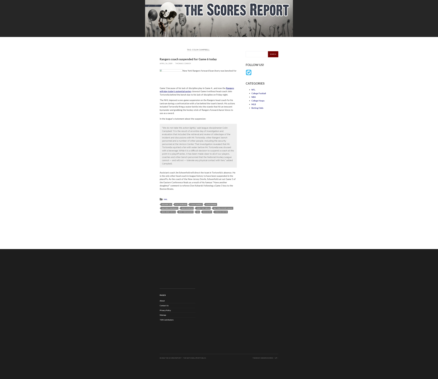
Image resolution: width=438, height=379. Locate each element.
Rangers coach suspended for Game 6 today (188, 59)
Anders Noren (267, 358)
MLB (253, 104)
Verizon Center (221, 212)
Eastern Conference (170, 208)
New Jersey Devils (168, 212)
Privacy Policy (165, 310)
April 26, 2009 (166, 63)
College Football (258, 93)
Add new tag (167, 204)
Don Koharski (211, 204)
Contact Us (164, 305)
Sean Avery (207, 212)
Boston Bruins (181, 204)
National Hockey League (223, 208)
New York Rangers (186, 212)
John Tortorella (203, 208)
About (162, 301)
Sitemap (163, 315)
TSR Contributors (167, 320)
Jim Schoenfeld (187, 208)
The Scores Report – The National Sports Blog (185, 358)
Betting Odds (257, 108)
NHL (165, 199)
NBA (253, 97)
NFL (253, 89)
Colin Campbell (196, 204)
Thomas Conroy (183, 63)
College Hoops (258, 100)
